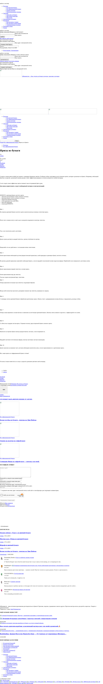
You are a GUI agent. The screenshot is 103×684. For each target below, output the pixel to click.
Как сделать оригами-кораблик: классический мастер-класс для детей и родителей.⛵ (30, 626)
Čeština (60, 681)
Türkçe (16, 683)
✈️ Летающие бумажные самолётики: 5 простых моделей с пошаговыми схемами (28, 618)
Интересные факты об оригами (21, 589)
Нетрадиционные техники (13, 12)
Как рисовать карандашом (13, 23)
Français (24, 681)
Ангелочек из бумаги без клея (18, 385)
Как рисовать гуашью (12, 22)
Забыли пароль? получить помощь (9, 61)
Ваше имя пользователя (21, 33)
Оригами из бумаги (11, 15)
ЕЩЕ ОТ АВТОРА (26, 399)
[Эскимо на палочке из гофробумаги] (9, 436)
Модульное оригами (12, 16)
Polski (68, 681)
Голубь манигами (19, 573)
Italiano (33, 681)
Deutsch (51, 681)
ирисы (5, 372)
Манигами (9, 17)
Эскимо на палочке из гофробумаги (12, 441)
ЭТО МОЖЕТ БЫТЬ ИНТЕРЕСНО (10, 399)
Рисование (6, 20)
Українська (15, 681)
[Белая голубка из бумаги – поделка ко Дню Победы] (9, 415)
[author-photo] (4, 393)
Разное (5, 27)
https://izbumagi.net (5, 396)
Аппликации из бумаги (9, 19)
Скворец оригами (15, 581)
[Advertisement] (29, 80)
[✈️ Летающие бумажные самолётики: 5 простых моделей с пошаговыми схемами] (26, 615)
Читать (8, 504)
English (7, 681)
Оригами (5, 13)
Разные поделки (10, 10)
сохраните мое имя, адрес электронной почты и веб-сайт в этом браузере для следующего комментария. (30, 490)
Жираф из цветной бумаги (9, 545)
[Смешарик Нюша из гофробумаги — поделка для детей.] (9, 457)
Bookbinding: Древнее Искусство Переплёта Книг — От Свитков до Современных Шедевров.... (33, 634)
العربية (22, 683)
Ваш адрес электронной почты (23, 42)
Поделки (5, 6)
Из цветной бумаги (11, 7)
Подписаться (11, 506)
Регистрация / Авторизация (10, 50)
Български (78, 681)
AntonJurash (3, 554)
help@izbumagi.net (16, 609)
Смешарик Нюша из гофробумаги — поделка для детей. (19, 461)
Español (41, 681)
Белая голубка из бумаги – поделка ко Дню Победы (18, 420)
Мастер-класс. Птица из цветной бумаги (14, 539)
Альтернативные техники (13, 25)
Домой (2, 142)
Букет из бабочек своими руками (25, 557)
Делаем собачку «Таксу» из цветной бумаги (15, 533)
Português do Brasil (91, 681)
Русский (7, 680)
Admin (2, 156)
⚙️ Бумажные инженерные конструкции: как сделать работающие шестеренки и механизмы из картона (40, 565)
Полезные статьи (8, 26)
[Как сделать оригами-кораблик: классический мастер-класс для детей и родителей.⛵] (22, 623)
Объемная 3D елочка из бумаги (19, 383)
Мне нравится (9, 503)
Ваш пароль (18, 35)
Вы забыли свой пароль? (7, 38)
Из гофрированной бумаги (13, 9)
